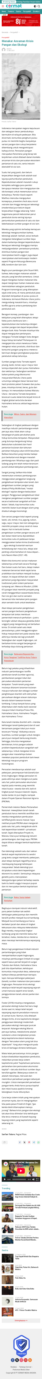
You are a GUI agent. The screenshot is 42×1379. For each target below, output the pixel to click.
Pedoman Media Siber (21, 1370)
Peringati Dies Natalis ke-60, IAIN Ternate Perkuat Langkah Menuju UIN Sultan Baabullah (27, 1207)
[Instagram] (21, 1360)
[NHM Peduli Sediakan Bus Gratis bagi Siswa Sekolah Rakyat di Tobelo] (7, 1196)
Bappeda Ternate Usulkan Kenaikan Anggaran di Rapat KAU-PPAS (26, 1217)
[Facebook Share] (20, 1142)
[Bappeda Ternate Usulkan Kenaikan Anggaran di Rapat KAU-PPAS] (7, 1217)
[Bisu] (33, 1179)
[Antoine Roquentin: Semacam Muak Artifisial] (7, 1301)
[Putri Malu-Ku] (7, 1279)
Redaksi (14, 1367)
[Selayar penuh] (37, 1179)
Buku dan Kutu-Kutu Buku (24, 1289)
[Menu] (3, 6)
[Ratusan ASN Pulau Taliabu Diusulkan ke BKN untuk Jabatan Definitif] (7, 1228)
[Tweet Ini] (24, 1142)
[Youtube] (26, 1360)
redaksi (9, 49)
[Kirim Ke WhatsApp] (38, 1142)
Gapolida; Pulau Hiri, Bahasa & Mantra (26, 1268)
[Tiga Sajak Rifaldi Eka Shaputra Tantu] (7, 1258)
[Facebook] (13, 1360)
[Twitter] (17, 1360)
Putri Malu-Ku (20, 1278)
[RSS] (30, 1360)
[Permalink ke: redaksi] (3, 49)
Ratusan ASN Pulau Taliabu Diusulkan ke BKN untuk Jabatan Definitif (27, 1228)
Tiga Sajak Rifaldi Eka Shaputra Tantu (27, 1258)
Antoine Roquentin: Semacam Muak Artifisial (26, 1301)
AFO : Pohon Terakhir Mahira (26, 1310)
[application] (21, 1171)
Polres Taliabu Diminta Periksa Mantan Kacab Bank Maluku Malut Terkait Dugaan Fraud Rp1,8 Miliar (26, 1239)
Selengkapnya (20, 1320)
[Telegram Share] (34, 1142)
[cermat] (13, 6)
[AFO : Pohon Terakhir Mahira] (7, 1312)
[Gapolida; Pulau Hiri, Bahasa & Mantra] (7, 1269)
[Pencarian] (39, 6)
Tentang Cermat (25, 1367)
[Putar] (5, 1179)
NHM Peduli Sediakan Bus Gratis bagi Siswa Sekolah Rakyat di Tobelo (27, 1196)
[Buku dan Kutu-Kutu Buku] (7, 1290)
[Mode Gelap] (35, 6)
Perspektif (5, 37)
